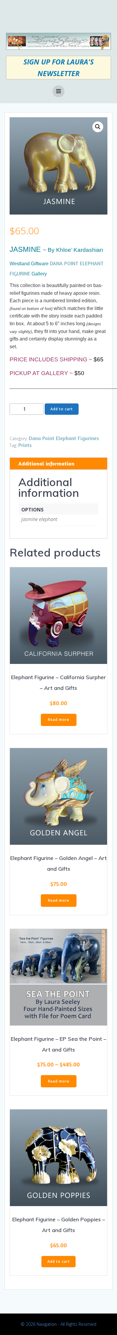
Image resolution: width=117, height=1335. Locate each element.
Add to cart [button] (58, 1261)
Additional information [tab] (46, 463)
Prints (25, 445)
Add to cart (61, 408)
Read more (58, 719)
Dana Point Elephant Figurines (64, 438)
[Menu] (58, 91)
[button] (97, 126)
